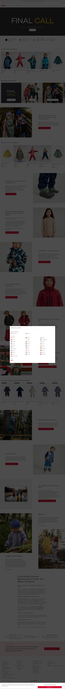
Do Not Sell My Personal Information (50, 684)
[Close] (64, 686)
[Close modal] (53, 328)
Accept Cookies (49, 687)
